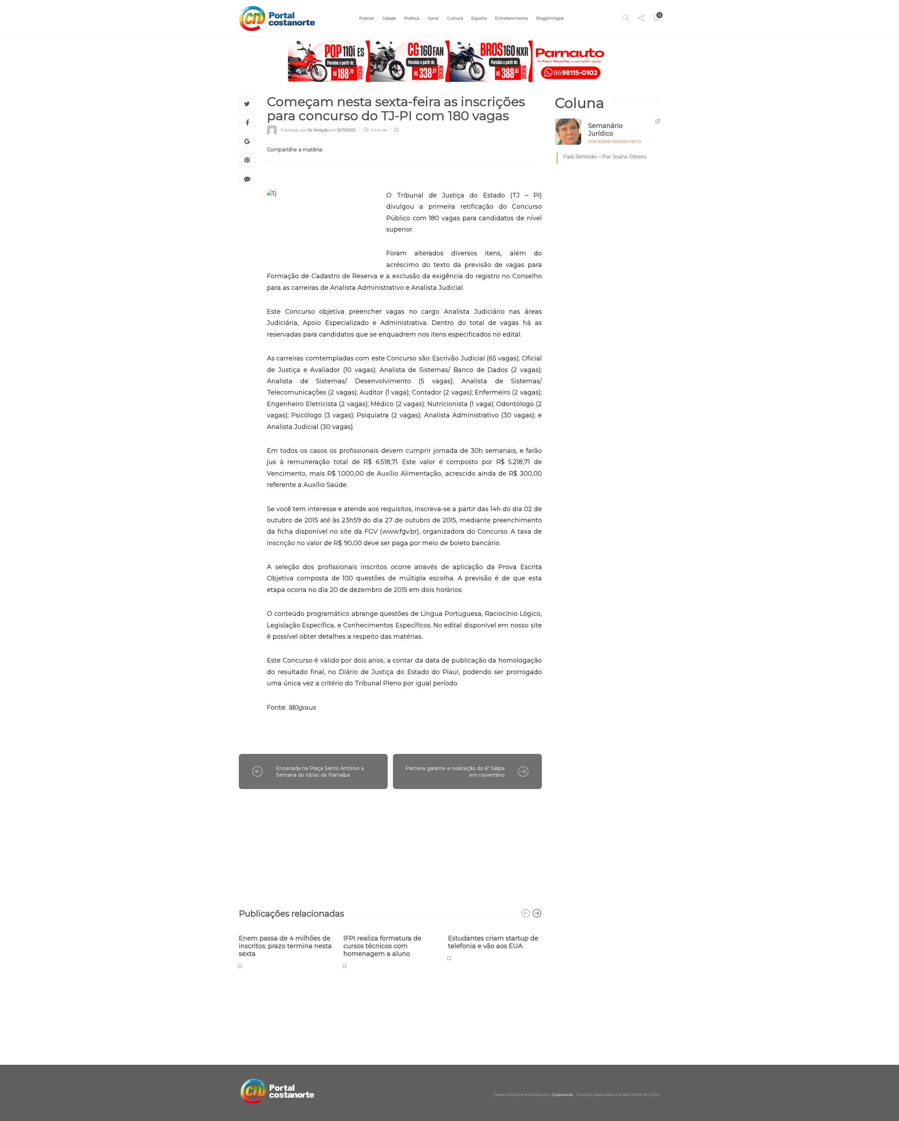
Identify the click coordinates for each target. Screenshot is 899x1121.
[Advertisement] (390, 845)
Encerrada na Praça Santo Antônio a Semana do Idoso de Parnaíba (320, 771)
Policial (366, 18)
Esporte (479, 18)
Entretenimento (511, 18)
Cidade (389, 18)
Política (411, 18)
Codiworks (562, 1094)
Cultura (455, 18)
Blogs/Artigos (550, 18)
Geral (433, 18)
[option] (286, 948)
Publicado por (305, 130)
